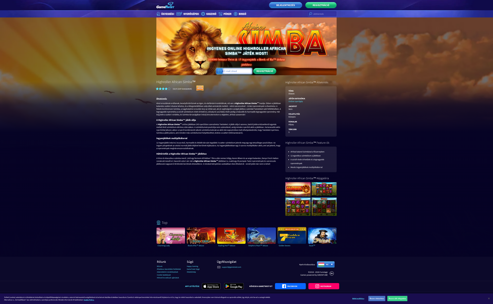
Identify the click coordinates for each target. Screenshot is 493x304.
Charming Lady (164, 245)
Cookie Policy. (89, 300)
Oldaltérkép (191, 272)
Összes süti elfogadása (397, 298)
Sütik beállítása (358, 298)
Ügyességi (167, 13)
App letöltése (192, 286)
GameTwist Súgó (193, 269)
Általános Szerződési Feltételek (169, 269)
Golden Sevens (284, 245)
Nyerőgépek (191, 13)
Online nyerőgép (295, 101)
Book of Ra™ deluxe (196, 245)
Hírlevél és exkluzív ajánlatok (168, 278)
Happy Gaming (192, 266)
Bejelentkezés (285, 5)
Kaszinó (211, 13)
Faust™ (312, 245)
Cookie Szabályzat (164, 275)
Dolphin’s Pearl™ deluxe (258, 245)
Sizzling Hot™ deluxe (226, 245)
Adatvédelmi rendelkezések (167, 272)
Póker (227, 13)
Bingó (242, 13)
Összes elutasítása (377, 298)
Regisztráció (321, 5)
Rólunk (159, 266)
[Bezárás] (489, 298)
